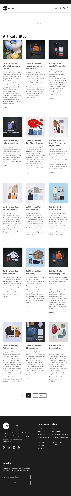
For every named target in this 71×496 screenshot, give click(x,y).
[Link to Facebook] (5, 447)
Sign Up (16, 483)
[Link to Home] (8, 8)
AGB (53, 429)
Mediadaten (42, 440)
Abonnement (56, 431)
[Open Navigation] (67, 8)
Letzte (42, 395)
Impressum (41, 431)
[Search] (60, 8)
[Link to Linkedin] (10, 447)
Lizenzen (41, 442)
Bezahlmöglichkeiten (60, 434)
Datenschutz (42, 434)
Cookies (41, 451)
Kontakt (41, 445)
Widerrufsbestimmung (60, 437)
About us (41, 429)
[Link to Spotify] (20, 447)
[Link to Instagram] (15, 447)
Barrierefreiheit (44, 437)
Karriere (41, 448)
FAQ (53, 440)
